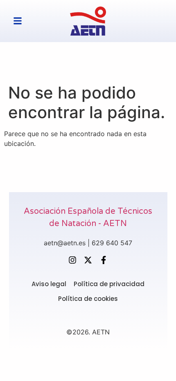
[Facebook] (103, 260)
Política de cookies (88, 299)
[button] (17, 21)
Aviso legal (49, 284)
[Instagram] (72, 260)
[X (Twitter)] (88, 260)
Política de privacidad (109, 284)
